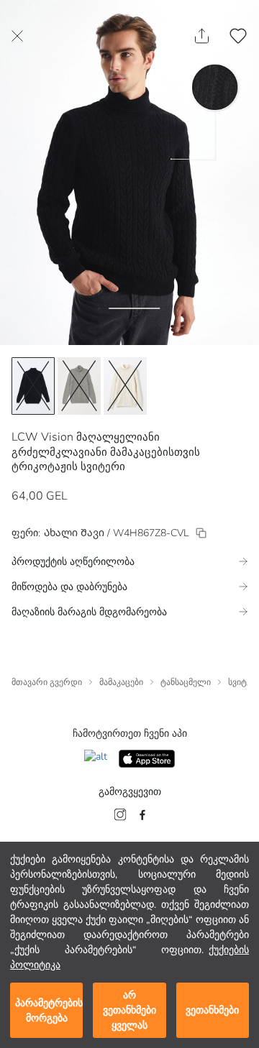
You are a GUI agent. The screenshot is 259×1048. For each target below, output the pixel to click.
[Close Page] (17, 36)
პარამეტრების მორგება (49, 1010)
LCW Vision (42, 437)
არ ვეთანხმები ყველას (129, 1010)
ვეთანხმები (212, 1010)
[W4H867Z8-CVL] (201, 533)
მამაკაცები (121, 682)
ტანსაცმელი (185, 682)
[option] (33, 386)
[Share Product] (202, 36)
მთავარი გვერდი (47, 682)
